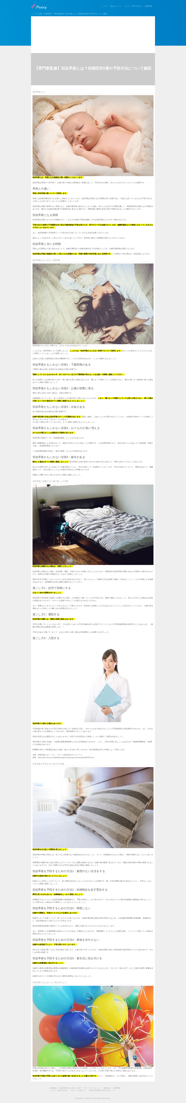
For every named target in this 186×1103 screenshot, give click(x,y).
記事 (40, 14)
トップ (104, 6)
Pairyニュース (115, 6)
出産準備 (47, 14)
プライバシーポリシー (92, 1088)
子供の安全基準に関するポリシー (102, 1090)
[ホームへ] (39, 6)
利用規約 (53, 1088)
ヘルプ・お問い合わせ (133, 6)
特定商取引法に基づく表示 (70, 1088)
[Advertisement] (93, 34)
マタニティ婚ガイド (78, 1090)
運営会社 (107, 1088)
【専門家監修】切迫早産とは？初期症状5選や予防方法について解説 (80, 14)
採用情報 (148, 6)
